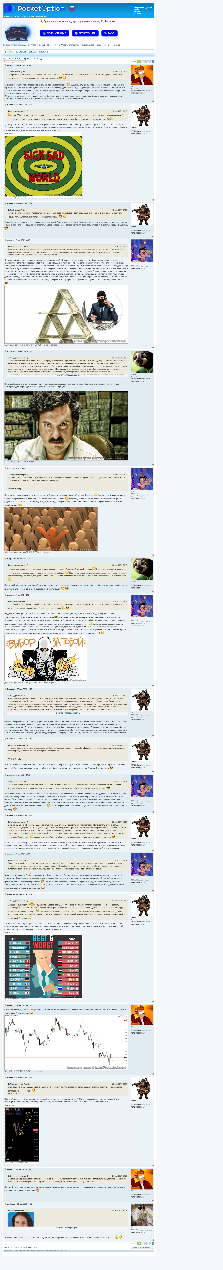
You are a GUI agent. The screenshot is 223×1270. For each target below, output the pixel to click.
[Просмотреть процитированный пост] (24, 72)
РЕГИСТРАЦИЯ (86, 33)
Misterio (13, 1210)
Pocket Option (8, 1250)
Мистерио (14, 1084)
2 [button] (145, 62)
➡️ (43, 52)
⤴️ (21, 52)
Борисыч (14, 246)
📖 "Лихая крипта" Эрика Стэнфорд (22, 58)
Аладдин (14, 111)
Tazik (12, 72)
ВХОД (110, 33)
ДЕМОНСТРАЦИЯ (56, 33)
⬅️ (33, 52)
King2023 (14, 475)
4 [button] (150, 62)
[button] (139, 61)
